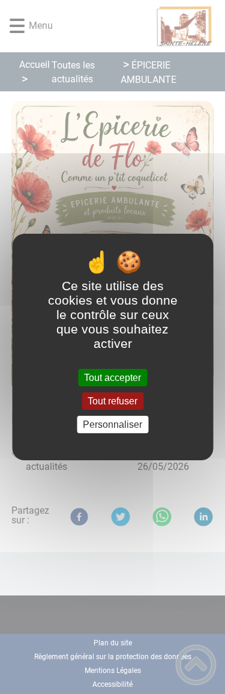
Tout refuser (112, 401)
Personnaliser (112, 424)
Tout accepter (112, 378)
